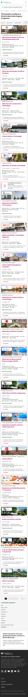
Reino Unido (4, 607)
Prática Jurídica (17, 22)
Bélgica (3, 623)
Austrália (3, 616)
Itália (2, 618)
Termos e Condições (5, 693)
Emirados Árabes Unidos (7, 625)
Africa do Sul (4, 612)
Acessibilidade (23, 693)
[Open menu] (25, 2)
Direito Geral (9, 22)
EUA (2, 605)
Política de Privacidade (14, 693)
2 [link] (8, 598)
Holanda (3, 609)
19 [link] (22, 598)
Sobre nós (3, 681)
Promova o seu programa (7, 684)
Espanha (3, 614)
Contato (3, 687)
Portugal (3, 620)
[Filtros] (25, 23)
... (19, 598)
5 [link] (16, 598)
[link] (25, 598)
